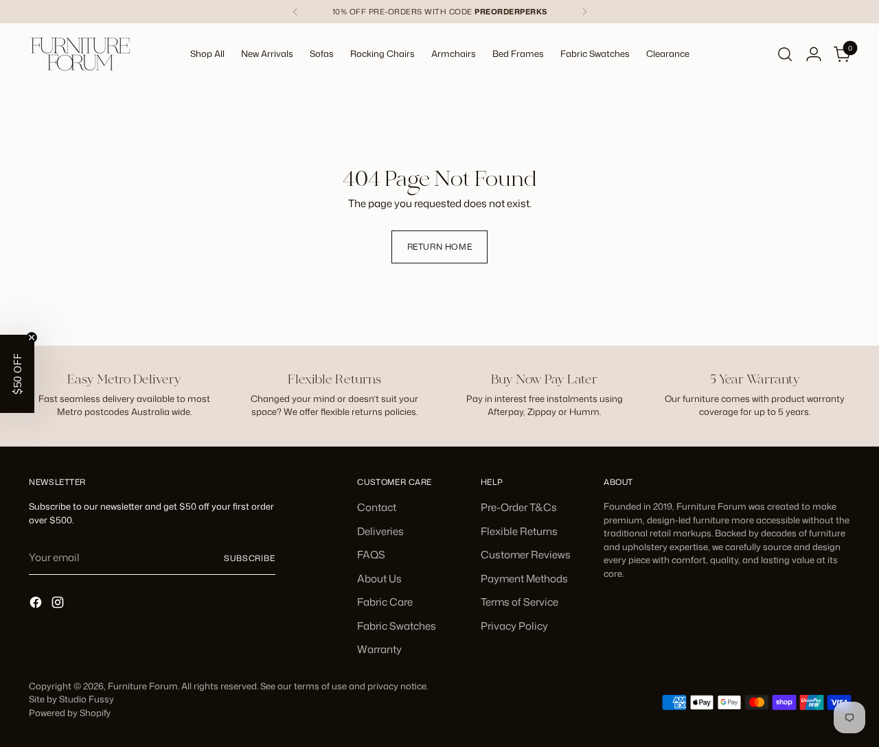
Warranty (379, 649)
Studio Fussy (86, 699)
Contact (376, 507)
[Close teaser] (31, 337)
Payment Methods (524, 578)
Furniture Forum (143, 686)
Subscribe (249, 558)
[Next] (584, 11)
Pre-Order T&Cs (519, 507)
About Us (379, 578)
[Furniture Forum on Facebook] (37, 604)
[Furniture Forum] (80, 54)
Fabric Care (385, 602)
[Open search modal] (785, 54)
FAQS (371, 554)
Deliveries (380, 531)
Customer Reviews (526, 554)
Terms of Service (519, 602)
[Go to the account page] (813, 54)
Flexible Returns (519, 531)
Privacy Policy (514, 626)
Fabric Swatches (396, 626)
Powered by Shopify (70, 713)
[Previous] (295, 11)
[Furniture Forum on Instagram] (59, 604)
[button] (17, 374)
